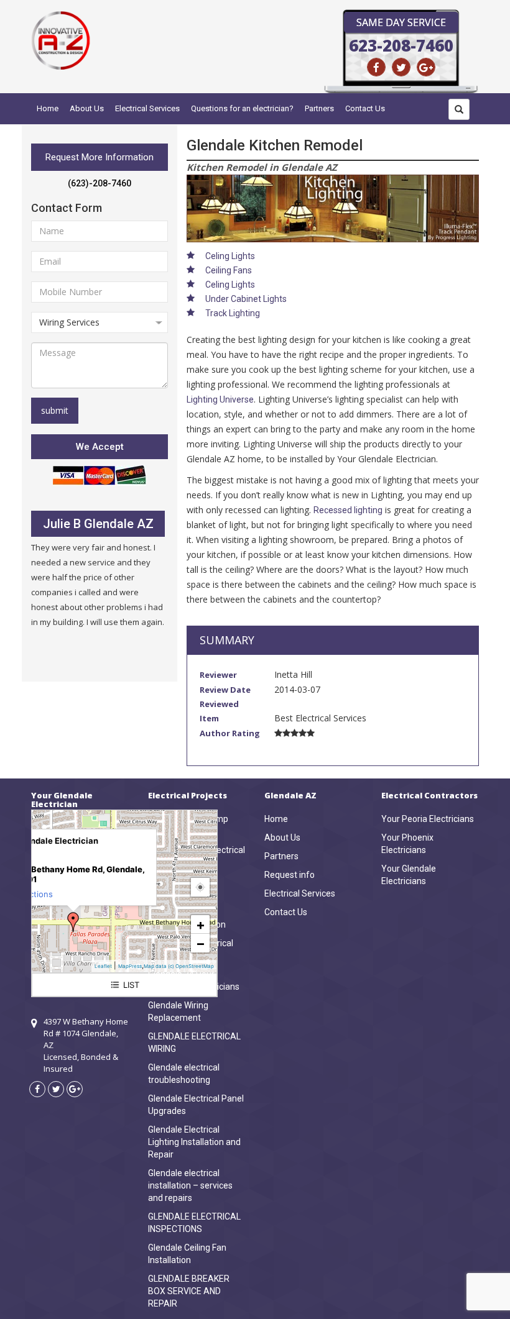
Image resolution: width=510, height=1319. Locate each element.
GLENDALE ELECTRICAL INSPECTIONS (194, 1223)
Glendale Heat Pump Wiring (188, 825)
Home (47, 108)
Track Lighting (232, 313)
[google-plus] (426, 67)
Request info (289, 875)
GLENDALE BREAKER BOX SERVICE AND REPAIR (189, 1291)
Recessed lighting (347, 510)
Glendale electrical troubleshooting (184, 1073)
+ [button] (200, 924)
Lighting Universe (220, 399)
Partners (319, 108)
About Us (87, 108)
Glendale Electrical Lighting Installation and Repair (194, 1142)
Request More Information (99, 157)
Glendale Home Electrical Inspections (196, 856)
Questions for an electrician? (242, 108)
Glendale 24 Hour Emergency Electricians (193, 980)
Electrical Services (147, 108)
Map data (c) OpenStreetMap (179, 966)
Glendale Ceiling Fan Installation (187, 1254)
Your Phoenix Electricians (407, 844)
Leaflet (103, 966)
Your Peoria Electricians (427, 819)
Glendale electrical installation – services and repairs (190, 1185)
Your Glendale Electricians (408, 875)
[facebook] (376, 67)
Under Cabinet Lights (246, 299)
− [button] (200, 943)
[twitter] (401, 67)
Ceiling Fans (228, 270)
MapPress (130, 966)
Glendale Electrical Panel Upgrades (196, 1104)
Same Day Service (401, 22)
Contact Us (365, 108)
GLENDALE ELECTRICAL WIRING (194, 1042)
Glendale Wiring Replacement (178, 1011)
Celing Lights (230, 256)
